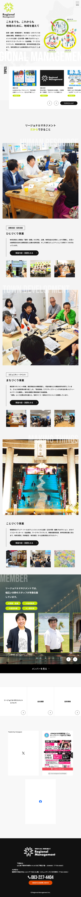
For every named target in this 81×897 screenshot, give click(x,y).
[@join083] (47, 735)
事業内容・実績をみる (24, 253)
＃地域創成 (29, 603)
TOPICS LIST (69, 103)
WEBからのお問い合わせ (40, 883)
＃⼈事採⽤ (29, 608)
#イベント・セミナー (74, 95)
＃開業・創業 (13, 603)
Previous (49, 103)
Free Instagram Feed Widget (58, 773)
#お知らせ (16, 95)
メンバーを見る (39, 668)
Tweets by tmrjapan (15, 732)
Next (56, 103)
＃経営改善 (13, 608)
